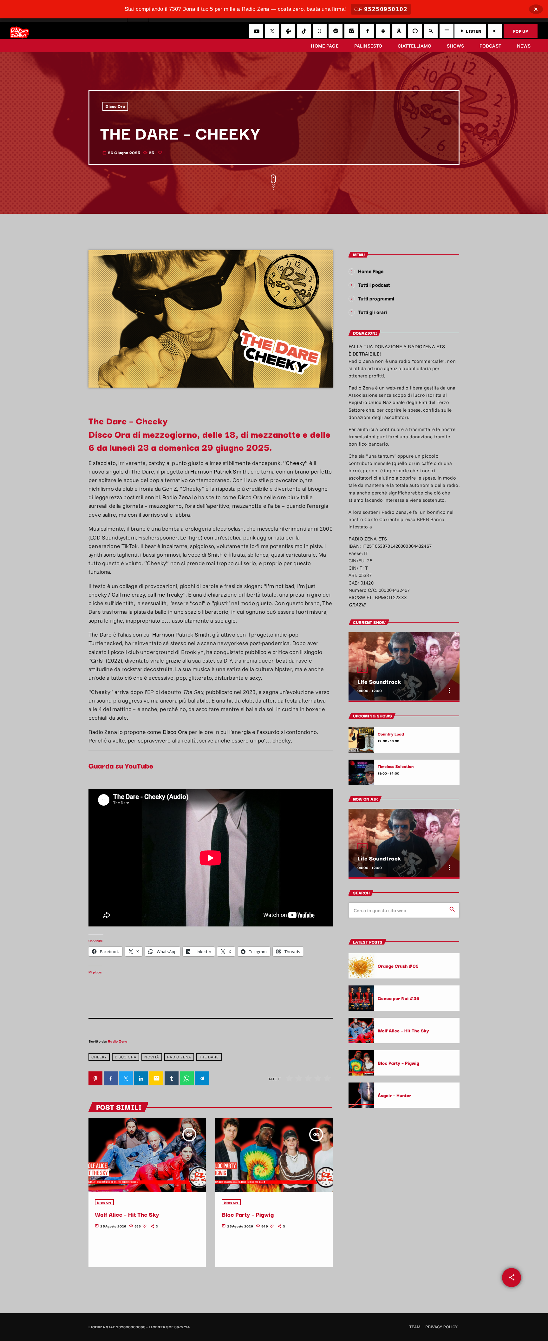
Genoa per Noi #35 (398, 998)
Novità (151, 1057)
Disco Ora (115, 106)
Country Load (391, 734)
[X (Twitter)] (272, 31)
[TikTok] (304, 31)
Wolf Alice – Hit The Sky (127, 1214)
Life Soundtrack (379, 681)
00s (362, 669)
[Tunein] (288, 31)
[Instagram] (351, 31)
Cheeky (99, 1057)
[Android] (383, 31)
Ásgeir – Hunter (394, 1095)
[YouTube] (256, 31)
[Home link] (19, 30)
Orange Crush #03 (398, 965)
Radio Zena (117, 1041)
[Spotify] (335, 31)
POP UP (520, 31)
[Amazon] (399, 31)
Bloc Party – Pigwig (248, 1214)
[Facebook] (367, 31)
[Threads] (320, 31)
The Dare (209, 1057)
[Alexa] (415, 31)
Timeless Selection (396, 766)
